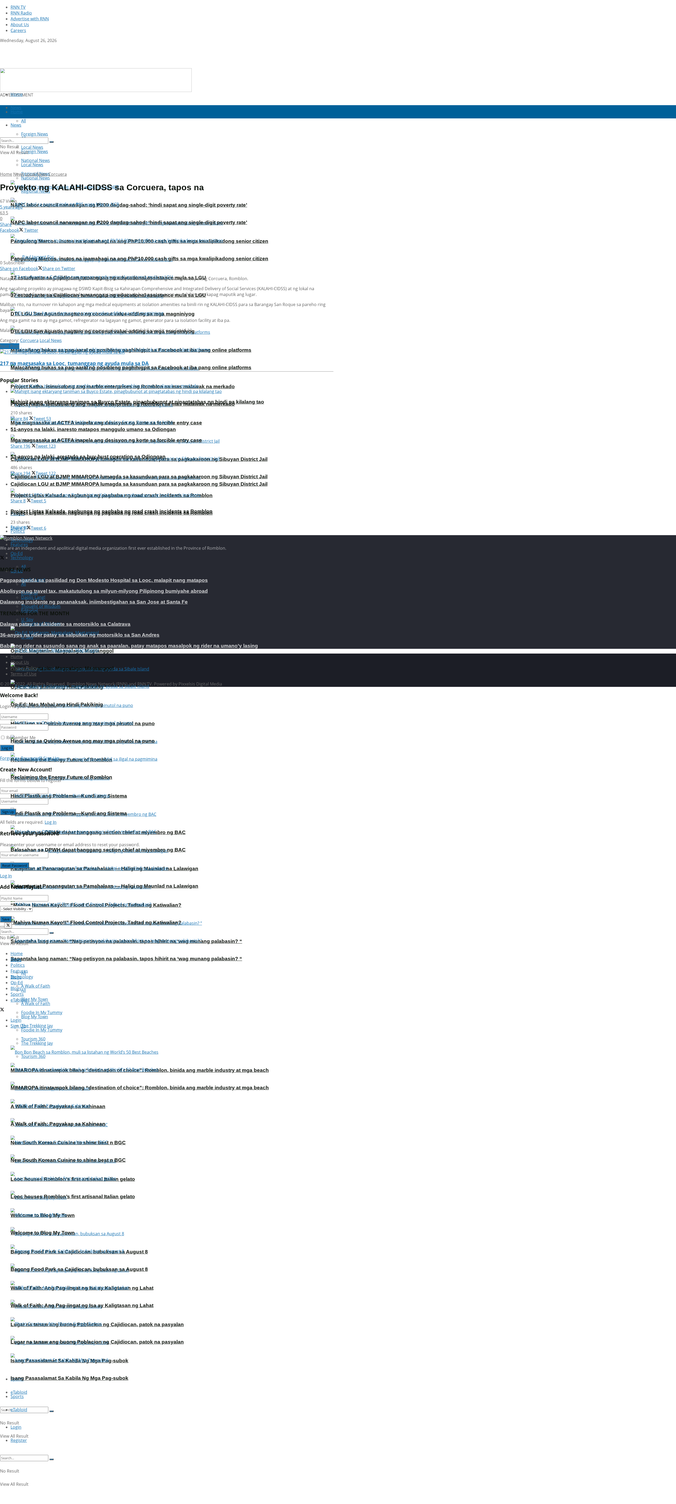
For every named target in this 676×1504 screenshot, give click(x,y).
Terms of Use (23, 674)
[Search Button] (51, 1411)
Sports (17, 1396)
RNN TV (18, 7)
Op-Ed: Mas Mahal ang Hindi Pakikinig (57, 704)
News (18, 174)
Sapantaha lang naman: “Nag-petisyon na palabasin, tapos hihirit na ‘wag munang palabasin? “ (126, 958)
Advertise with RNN (30, 19)
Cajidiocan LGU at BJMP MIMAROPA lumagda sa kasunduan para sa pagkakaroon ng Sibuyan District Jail (139, 476)
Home (17, 94)
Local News (32, 165)
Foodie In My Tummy (41, 1030)
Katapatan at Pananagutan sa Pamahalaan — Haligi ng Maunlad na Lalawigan (104, 886)
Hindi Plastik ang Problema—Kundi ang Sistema (69, 813)
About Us (20, 24)
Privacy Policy (24, 668)
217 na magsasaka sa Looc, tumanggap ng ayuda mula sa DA (74, 363)
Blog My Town (34, 1017)
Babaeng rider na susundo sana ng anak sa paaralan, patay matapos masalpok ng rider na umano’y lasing (129, 646)
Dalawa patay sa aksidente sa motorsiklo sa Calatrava (65, 624)
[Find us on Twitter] (2, 46)
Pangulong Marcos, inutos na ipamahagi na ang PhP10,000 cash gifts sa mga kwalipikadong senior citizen (139, 258)
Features (19, 544)
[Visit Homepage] (33, 65)
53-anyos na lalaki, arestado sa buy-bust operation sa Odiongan (88, 456)
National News (35, 178)
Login (16, 1427)
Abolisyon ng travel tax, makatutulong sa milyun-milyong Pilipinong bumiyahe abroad (104, 591)
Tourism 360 (33, 1056)
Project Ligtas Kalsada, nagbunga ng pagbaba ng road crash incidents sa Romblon (112, 511)
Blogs (16, 988)
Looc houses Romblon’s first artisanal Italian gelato (73, 1196)
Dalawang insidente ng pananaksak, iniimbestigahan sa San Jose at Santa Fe (94, 602)
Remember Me (21, 738)
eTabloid (19, 1410)
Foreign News (34, 151)
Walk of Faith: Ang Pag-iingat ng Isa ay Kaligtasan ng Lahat (82, 1305)
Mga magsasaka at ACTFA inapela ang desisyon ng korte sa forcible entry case (106, 440)
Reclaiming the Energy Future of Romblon (61, 777)
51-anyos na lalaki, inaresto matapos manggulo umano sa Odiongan (93, 429)
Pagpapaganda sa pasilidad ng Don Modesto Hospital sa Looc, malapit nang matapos (104, 580)
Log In (51, 822)
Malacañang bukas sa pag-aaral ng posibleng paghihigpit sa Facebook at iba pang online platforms (131, 367)
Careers (18, 30)
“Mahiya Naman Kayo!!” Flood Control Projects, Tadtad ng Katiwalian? (96, 922)
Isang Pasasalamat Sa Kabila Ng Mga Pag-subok (69, 1378)
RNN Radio (21, 13)
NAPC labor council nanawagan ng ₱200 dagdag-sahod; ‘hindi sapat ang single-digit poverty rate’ (129, 205)
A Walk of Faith (35, 986)
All (23, 584)
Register (19, 1440)
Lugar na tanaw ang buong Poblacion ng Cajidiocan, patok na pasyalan (97, 1342)
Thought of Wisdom (40, 606)
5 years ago (11, 207)
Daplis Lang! (33, 597)
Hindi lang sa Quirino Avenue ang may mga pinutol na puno (83, 741)
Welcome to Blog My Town (43, 1232)
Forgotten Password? (21, 758)
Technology (22, 558)
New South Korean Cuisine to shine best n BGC (68, 1160)
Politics (18, 531)
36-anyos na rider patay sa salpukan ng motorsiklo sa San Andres (79, 635)
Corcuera (57, 174)
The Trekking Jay (37, 1043)
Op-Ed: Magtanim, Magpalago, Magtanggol (62, 668)
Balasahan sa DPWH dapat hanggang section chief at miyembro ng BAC (98, 850)
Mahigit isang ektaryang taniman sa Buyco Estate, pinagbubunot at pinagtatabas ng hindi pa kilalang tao (137, 402)
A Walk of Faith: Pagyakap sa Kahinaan (58, 1124)
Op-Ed (17, 982)
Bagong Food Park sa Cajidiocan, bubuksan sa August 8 (79, 1269)
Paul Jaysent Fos (38, 257)
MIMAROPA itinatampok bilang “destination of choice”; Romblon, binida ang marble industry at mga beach (140, 1087)
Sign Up (51, 758)
